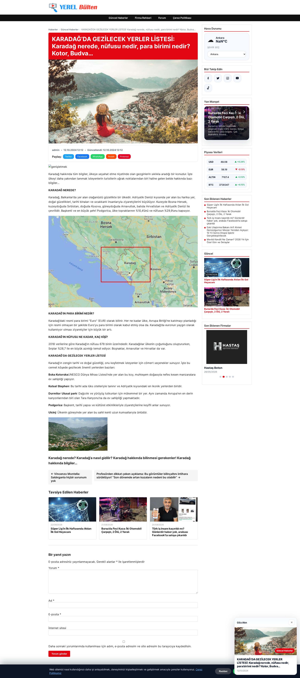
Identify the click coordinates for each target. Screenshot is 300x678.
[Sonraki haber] (244, 112)
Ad (51, 600)
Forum (162, 17)
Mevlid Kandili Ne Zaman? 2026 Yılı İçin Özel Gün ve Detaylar (228, 241)
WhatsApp (98, 156)
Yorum (53, 568)
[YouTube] (237, 78)
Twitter (68, 156)
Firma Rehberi (143, 17)
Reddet (223, 671)
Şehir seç (213, 47)
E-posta (54, 614)
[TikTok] (208, 88)
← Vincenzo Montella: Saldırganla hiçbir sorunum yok (68, 477)
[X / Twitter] (218, 78)
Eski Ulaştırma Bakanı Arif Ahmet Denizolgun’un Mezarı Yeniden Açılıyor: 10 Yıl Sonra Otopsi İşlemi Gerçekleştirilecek (228, 231)
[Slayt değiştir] (220, 377)
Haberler (53, 29)
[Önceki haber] (236, 112)
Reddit (111, 156)
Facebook (82, 156)
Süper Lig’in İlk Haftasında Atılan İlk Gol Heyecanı (228, 206)
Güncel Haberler (118, 17)
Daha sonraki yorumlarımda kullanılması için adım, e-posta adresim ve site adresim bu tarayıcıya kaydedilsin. (119, 646)
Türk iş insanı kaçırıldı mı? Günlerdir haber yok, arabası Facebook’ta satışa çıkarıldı (227, 221)
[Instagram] (228, 78)
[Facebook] (208, 78)
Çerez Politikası (182, 17)
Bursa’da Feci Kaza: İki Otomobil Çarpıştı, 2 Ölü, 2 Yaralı (223, 212)
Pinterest (124, 156)
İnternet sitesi (57, 628)
